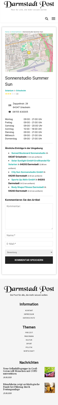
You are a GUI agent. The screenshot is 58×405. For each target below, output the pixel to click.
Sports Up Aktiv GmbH (23, 179)
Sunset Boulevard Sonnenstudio (28, 153)
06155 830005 (20, 111)
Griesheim (21, 90)
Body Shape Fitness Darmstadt (27, 187)
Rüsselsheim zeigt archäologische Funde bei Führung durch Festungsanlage (21, 387)
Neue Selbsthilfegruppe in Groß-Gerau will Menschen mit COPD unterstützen (20, 371)
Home (7, 32)
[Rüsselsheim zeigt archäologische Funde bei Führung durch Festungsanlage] (50, 388)
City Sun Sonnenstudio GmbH (27, 172)
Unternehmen (16, 32)
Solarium (9, 90)
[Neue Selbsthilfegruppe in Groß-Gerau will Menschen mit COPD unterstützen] (50, 372)
